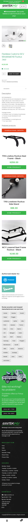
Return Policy (5, 454)
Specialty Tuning (6, 452)
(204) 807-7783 (9, 409)
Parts (3, 445)
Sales (3, 448)
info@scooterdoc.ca (8, 494)
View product (14, 167)
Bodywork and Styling (12, 81)
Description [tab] (6, 88)
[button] (24, 28)
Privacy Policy (5, 457)
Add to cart (14, 73)
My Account (7, 520)
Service (4, 450)
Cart (18, 519)
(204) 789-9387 (9, 413)
